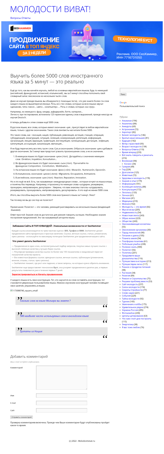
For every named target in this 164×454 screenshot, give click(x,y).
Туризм (125, 301)
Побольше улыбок (131, 244)
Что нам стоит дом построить (136, 318)
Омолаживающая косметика (136, 224)
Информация (128, 183)
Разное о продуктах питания (136, 267)
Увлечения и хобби (131, 304)
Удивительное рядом (132, 307)
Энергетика (127, 324)
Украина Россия (130, 310)
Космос (128, 163)
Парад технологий (131, 232)
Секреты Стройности (132, 290)
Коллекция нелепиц (132, 186)
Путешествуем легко (132, 264)
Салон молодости (131, 287)
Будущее (126, 140)
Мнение (126, 203)
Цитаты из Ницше (31, 331)
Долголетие (128, 172)
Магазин (126, 198)
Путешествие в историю (134, 261)
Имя (12, 395)
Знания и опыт (129, 181)
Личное (126, 195)
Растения (126, 272)
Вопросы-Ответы (20, 18)
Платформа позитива (132, 241)
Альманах (127, 120)
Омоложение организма (134, 229)
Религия (126, 275)
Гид (123, 169)
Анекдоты (127, 126)
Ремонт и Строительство (134, 278)
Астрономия (128, 129)
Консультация (129, 189)
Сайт (12, 410)
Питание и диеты (130, 235)
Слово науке (128, 292)
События (126, 295)
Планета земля (129, 238)
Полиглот (126, 249)
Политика (127, 252)
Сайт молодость (130, 284)
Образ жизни (128, 218)
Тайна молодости (130, 298)
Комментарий (16, 367)
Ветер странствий (131, 143)
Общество (127, 221)
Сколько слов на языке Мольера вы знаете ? (45, 300)
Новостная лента (130, 215)
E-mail (13, 403)
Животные (127, 175)
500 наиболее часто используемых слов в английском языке (54, 316)
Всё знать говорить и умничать (137, 155)
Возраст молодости (131, 146)
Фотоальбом (128, 313)
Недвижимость (129, 212)
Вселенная (127, 160)
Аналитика (127, 123)
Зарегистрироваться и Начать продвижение (37, 274)
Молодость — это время (134, 206)
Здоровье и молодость (133, 178)
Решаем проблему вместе (135, 281)
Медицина (127, 201)
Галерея (126, 166)
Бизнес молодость (131, 135)
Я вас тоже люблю (131, 327)
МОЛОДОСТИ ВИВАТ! (50, 8)
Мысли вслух (128, 209)
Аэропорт (127, 132)
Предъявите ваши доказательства (131, 257)
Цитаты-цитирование (132, 315)
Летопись (126, 192)
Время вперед (129, 152)
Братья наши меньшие (133, 138)
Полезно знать (129, 247)
